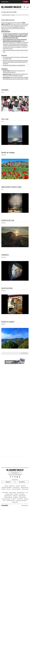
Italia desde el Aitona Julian (11, 187)
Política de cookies (25, 489)
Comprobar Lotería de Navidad (21, 500)
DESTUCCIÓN (6, 288)
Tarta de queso (22, 494)
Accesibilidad (23, 485)
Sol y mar (4, 119)
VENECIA (5, 255)
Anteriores (24, 353)
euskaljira (4, 90)
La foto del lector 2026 (8, 12)
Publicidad (4, 489)
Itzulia (4, 500)
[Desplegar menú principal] (28, 7)
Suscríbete (25, 1)
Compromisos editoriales (16, 489)
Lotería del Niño (15, 502)
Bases (13, 15)
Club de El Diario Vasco (11, 500)
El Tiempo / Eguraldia (8, 497)
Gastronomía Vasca (12, 492)
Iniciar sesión (24, 7)
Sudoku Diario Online (9, 494)
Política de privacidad (24, 487)
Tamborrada (26, 498)
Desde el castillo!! (7, 322)
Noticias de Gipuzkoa (8, 495)
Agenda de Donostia (22, 495)
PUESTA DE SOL (8, 220)
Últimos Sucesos (5, 492)
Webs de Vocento (25, 505)
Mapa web (8, 489)
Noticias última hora (20, 492)
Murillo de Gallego (8, 152)
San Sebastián (15, 497)
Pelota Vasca (15, 495)
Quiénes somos (12, 485)
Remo (27, 492)
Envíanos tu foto (6, 15)
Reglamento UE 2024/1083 (6, 487)
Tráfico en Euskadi (22, 497)
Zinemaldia (16, 494)
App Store (8, 481)
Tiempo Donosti (20, 498)
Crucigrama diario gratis (6, 498)
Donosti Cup (13, 498)
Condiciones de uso (15, 487)
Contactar (6, 485)
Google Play (22, 481)
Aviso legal (18, 485)
